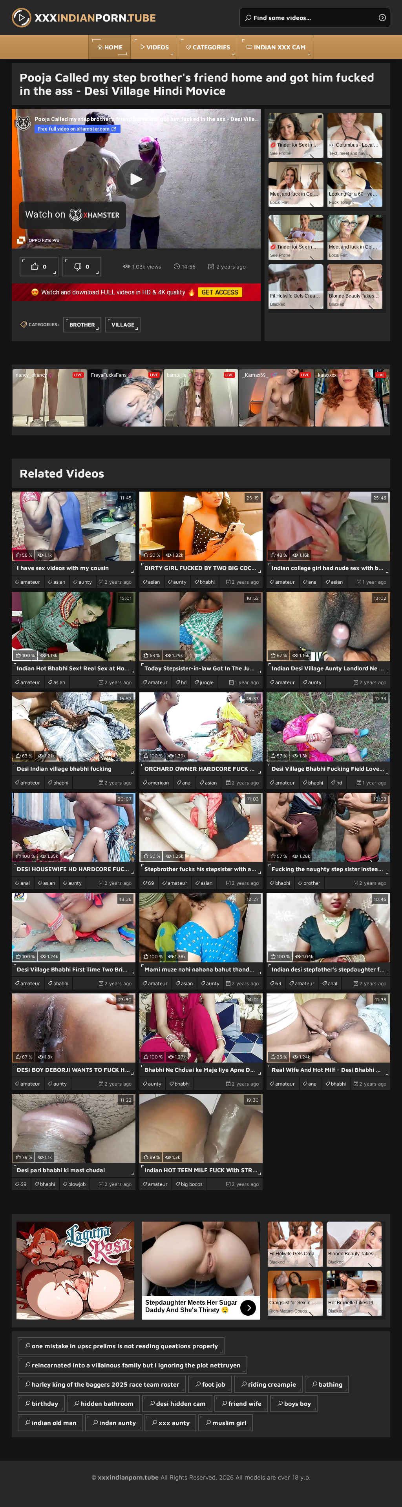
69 (151, 883)
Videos (157, 47)
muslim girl (229, 1422)
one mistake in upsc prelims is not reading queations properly (125, 1345)
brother (82, 324)
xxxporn (95, 17)
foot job (213, 1384)
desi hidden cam (181, 1403)
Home (113, 47)
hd (183, 682)
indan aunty (117, 1422)
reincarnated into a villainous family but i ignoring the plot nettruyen (136, 1365)
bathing (330, 1384)
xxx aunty (174, 1422)
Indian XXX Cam (280, 47)
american (158, 782)
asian (59, 582)
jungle (207, 682)
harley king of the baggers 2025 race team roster (105, 1384)
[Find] (382, 18)
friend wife (244, 1403)
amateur (30, 582)
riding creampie (272, 1384)
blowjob (77, 1184)
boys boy (297, 1403)
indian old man (54, 1422)
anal (313, 582)
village (122, 324)
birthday (45, 1403)
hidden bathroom (107, 1403)
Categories (211, 47)
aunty (85, 582)
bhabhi (207, 582)
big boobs (192, 1184)
